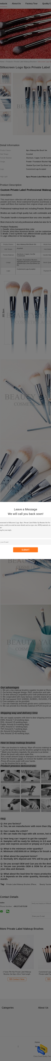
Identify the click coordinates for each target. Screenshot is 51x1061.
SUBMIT (26, 549)
